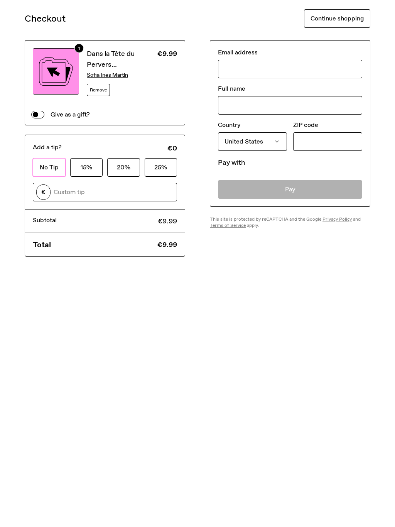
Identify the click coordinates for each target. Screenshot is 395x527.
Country (229, 124)
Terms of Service (228, 225)
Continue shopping (337, 18)
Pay (290, 189)
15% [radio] (86, 167)
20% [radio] (123, 167)
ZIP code (305, 124)
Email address (238, 52)
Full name (231, 88)
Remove (98, 90)
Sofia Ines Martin (107, 75)
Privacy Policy (337, 219)
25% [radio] (160, 167)
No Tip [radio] (49, 167)
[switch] (37, 114)
